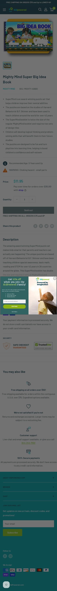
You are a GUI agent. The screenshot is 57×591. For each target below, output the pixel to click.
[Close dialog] (54, 278)
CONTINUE (14, 306)
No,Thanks (14, 312)
